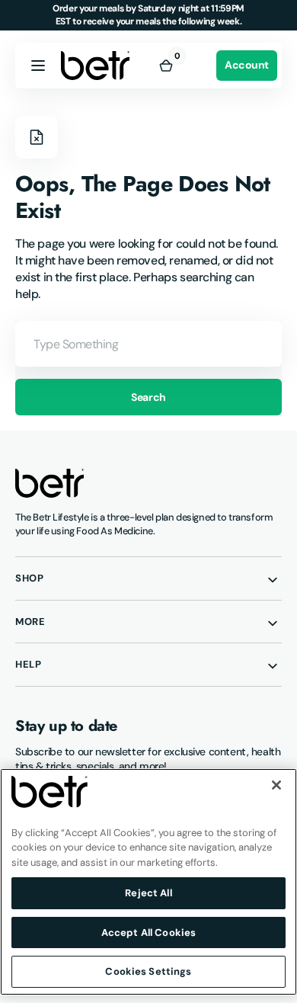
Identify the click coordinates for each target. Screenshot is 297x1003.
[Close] (276, 785)
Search (148, 397)
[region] (148, 881)
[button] (38, 65)
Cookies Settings (148, 971)
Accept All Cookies (148, 932)
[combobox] (148, 344)
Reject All (148, 892)
